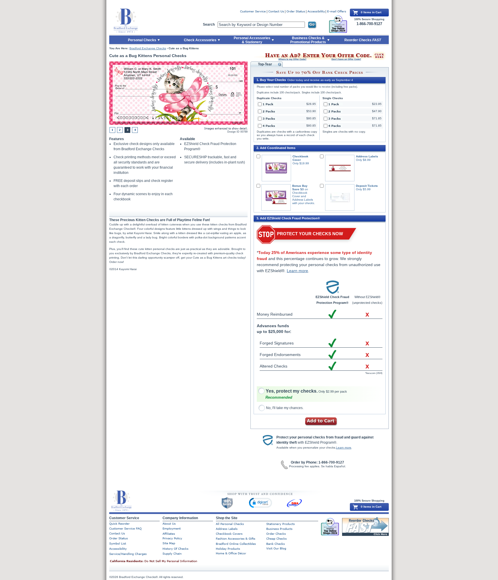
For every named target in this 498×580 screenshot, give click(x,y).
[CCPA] (162, 561)
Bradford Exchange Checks (147, 48)
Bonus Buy (300, 185)
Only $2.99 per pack (306, 391)
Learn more (297, 270)
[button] (260, 502)
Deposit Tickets (367, 185)
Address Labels (367, 156)
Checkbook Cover (300, 158)
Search (209, 24)
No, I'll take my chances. (284, 408)
